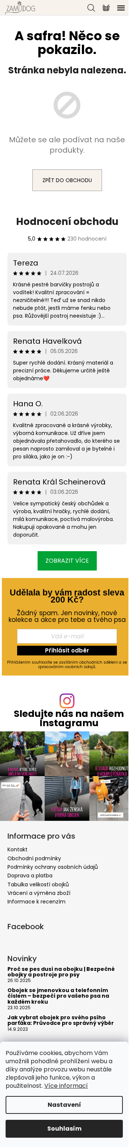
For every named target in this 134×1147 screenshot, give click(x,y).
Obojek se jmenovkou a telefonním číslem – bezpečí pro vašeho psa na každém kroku (58, 996)
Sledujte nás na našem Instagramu (69, 718)
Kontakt (17, 849)
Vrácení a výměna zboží (38, 893)
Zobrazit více (67, 560)
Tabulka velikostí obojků (38, 884)
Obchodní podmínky (34, 858)
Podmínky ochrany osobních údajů (52, 867)
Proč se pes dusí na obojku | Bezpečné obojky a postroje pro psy (61, 972)
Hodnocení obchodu (67, 221)
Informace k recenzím (36, 901)
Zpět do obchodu (67, 180)
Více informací (66, 1085)
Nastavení (64, 1104)
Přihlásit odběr (67, 650)
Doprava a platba (29, 875)
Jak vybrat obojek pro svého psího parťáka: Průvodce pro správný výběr (60, 1020)
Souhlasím (64, 1128)
